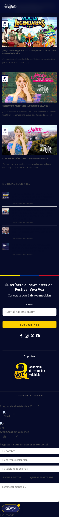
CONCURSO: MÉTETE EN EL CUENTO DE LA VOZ (25, 158)
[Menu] (50, 5)
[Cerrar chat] (16, 437)
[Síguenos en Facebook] (21, 336)
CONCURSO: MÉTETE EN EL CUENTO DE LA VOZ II (26, 106)
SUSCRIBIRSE (29, 324)
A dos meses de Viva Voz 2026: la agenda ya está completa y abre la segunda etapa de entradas (32, 247)
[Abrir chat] (9, 415)
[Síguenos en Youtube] (37, 336)
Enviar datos (12, 477)
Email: (29, 304)
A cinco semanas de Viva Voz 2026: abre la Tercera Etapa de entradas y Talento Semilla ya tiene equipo (33, 196)
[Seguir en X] (32, 336)
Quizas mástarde (41, 477)
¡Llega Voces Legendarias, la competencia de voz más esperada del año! (29, 52)
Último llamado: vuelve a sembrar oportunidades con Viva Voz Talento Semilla (33, 231)
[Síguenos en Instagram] (26, 336)
